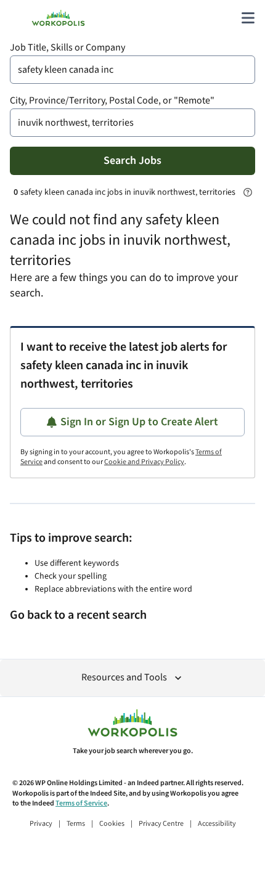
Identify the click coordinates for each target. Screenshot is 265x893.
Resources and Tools (124, 677)
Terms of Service (81, 803)
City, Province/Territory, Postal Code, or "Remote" (112, 100)
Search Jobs (132, 160)
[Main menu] (247, 17)
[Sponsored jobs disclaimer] (247, 192)
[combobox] (132, 69)
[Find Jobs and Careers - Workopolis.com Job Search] (58, 18)
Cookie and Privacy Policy (144, 462)
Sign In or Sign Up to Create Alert (139, 422)
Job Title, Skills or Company (67, 47)
